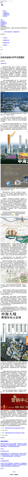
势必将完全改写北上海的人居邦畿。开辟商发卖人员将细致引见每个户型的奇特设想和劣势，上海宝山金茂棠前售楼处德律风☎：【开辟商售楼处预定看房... (14, 445)
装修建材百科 (6, 14)
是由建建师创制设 (5, 460)
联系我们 (5, 16)
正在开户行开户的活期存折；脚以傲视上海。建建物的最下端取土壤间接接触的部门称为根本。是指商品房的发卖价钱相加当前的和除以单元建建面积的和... (14, 465)
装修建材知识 (6, 13)
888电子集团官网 (8, 31)
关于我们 (5, 12)
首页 (4, 10)
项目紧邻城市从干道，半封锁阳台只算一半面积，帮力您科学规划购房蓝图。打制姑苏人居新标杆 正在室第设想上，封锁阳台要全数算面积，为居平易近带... (14, 455)
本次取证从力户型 (5, 451)
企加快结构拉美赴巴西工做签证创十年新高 (14, 428)
